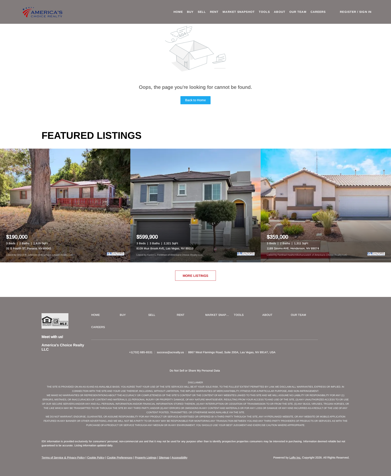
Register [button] (348, 11)
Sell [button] (202, 11)
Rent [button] (214, 11)
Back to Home (195, 100)
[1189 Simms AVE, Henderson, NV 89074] (326, 205)
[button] (43, 12)
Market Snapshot (239, 11)
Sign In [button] (365, 11)
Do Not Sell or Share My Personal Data (195, 370)
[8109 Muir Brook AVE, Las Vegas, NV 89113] (195, 205)
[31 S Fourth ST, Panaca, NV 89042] (65, 205)
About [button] (279, 11)
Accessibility (179, 457)
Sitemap (164, 457)
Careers (318, 11)
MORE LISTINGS (195, 275)
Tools (264, 11)
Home (178, 11)
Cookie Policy (95, 457)
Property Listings (145, 457)
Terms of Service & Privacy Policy (63, 457)
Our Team (297, 11)
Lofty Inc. (295, 457)
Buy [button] (190, 11)
